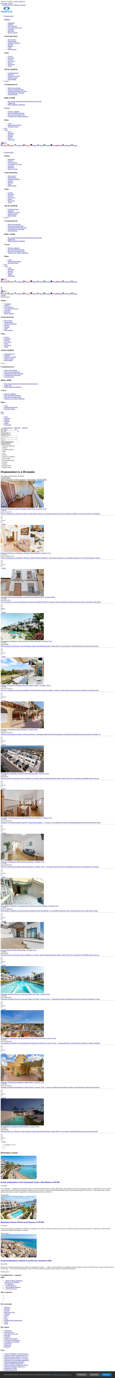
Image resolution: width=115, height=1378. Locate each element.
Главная (3, 295)
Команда (10, 135)
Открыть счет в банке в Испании (18, 116)
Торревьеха (11, 23)
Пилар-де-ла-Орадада (10, 1338)
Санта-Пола (8, 1343)
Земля (6, 1323)
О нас (6, 130)
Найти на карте (12, 78)
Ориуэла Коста (12, 26)
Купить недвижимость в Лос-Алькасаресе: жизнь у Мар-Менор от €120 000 (30, 1182)
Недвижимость (9, 16)
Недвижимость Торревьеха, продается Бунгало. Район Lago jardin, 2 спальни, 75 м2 (26, 641)
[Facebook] (4, 1297)
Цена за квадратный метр (16, 89)
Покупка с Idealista (13, 111)
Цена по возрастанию (7, 479)
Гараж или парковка (9, 456)
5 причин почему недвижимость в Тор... (16, 1355)
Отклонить (82, 1374)
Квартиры (11, 58)
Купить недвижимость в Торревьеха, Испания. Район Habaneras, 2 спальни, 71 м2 (26, 553)
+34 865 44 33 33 (7, 428)
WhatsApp (16, 5)
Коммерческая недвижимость (13, 1320)
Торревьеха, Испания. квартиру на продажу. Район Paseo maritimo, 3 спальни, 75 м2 (26, 817)
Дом (5, 1317)
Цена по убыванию (20, 479)
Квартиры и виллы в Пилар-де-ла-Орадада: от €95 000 (22, 1222)
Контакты (11, 133)
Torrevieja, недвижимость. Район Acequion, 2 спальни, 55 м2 (19, 729)
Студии (10, 56)
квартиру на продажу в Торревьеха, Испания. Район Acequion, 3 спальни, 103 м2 (25, 685)
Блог (5, 128)
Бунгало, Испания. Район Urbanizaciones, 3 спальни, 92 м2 (18, 950)
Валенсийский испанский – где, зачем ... (16, 1358)
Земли (10, 66)
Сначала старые (41, 479)
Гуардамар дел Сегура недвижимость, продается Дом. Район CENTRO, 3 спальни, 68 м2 (28, 597)
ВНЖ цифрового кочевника (16, 104)
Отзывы (10, 136)
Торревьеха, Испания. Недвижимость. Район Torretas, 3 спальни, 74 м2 (22, 1082)
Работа (10, 3)
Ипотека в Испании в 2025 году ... (14, 1366)
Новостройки (12, 79)
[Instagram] (4, 1295)
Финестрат (7, 1345)
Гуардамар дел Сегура (11, 1334)
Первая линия (12, 41)
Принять (106, 1374)
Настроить (94, 1374)
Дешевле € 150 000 (13, 76)
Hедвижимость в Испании (16, 93)
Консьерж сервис (13, 126)
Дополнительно (5, 444)
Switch (21, 1)
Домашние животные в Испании (14, 1362)
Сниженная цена (13, 73)
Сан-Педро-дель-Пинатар (12, 1340)
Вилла (6, 1319)
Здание (6, 1315)
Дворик (5, 464)
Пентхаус (7, 1314)
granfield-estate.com (11, 1288)
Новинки (11, 74)
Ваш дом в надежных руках (16, 115)
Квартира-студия (9, 1312)
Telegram (23, 5)
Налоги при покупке (14, 88)
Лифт (9, 47)
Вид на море (12, 39)
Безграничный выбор (14, 125)
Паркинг (10, 46)
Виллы (10, 62)
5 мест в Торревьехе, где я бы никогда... (16, 1353)
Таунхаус (7, 1309)
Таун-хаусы (11, 61)
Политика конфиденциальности (61, 1374)
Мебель (5, 455)
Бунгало (10, 59)
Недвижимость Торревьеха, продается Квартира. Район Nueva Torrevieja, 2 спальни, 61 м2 (28, 1038)
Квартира (7, 1307)
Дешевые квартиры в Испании (17, 91)
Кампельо (7, 1346)
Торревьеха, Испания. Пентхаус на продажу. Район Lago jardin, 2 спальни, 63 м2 (25, 994)
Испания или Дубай (10, 1368)
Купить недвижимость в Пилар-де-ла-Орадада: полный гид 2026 (26, 1260)
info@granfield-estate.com (12, 1287)
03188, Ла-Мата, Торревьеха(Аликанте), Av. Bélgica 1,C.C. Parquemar (13, 1282)
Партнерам (4, 3)
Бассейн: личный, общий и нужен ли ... (16, 1357)
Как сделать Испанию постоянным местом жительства (25, 101)
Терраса (5, 447)
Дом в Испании (13, 94)
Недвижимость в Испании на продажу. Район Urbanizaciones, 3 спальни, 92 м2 (25, 773)
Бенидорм (11, 31)
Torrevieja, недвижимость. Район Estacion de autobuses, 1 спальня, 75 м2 (22, 862)
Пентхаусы (11, 64)
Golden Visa (11, 103)
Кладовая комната (8, 449)
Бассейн (10, 44)
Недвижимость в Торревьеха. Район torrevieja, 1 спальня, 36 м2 (20, 1126)
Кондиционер (12, 49)
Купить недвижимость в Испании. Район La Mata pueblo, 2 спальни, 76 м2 (23, 509)
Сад (4, 453)
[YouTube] (4, 1299)
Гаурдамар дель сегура (15, 28)
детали (4, 524)
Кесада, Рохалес (13, 32)
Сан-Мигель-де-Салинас (11, 1342)
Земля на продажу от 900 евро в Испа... (16, 1365)
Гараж (6, 1322)
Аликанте (11, 29)
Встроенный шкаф (8, 460)
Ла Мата (10, 24)
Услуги (6, 81)
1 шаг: (10, 123)
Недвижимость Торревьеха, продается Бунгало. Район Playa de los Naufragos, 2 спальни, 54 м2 (29, 906)
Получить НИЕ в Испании (16, 113)
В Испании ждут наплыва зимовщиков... (16, 1360)
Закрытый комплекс (14, 43)
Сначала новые (5, 478)
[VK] (4, 1300)
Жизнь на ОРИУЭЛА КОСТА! (13, 1363)
